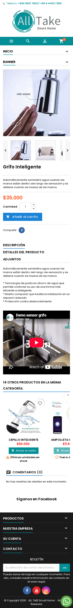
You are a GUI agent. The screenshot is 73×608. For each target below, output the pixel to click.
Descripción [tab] (14, 245)
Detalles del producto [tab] (23, 252)
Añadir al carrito (22, 216)
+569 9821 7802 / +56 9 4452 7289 (39, 3)
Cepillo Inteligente (23, 440)
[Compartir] (22, 230)
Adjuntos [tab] (12, 259)
